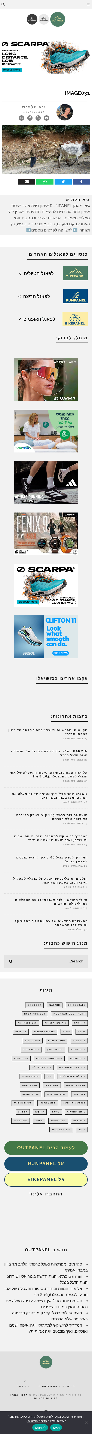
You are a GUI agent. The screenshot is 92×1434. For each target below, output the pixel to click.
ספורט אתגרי (48, 1103)
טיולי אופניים (56, 1041)
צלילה (55, 1112)
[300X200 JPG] (46, 482)
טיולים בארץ (55, 1049)
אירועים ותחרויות (55, 1023)
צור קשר (23, 1386)
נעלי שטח (79, 1094)
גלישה (81, 1032)
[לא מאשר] (87, 1422)
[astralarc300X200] (46, 379)
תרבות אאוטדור (61, 1130)
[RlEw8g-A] (46, 533)
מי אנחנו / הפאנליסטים (57, 1386)
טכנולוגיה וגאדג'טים (72, 1076)
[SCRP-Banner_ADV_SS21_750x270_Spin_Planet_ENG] (46, 56)
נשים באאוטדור (56, 1094)
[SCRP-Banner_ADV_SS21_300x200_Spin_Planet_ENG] (46, 585)
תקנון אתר (20, 1395)
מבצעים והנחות (75, 1085)
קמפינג (22, 1112)
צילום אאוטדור (76, 1112)
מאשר (56, 1427)
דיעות (66, 1032)
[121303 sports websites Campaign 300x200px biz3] (46, 430)
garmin (54, 1005)
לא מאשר (40, 1427)
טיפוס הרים (21, 1058)
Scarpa (79, 1023)
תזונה (82, 1130)
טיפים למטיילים (41, 1067)
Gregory (34, 1005)
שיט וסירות (20, 1121)
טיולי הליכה (78, 1049)
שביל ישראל (58, 1121)
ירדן (49, 1076)
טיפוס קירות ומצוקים (72, 1067)
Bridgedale (76, 1005)
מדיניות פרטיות (46, 1398)
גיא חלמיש (34, 107)
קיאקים (39, 1112)
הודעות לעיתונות (44, 1032)
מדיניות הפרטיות (37, 1421)
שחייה (39, 1121)
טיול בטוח (79, 1041)
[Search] (3, 4)
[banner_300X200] (46, 636)
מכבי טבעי (51, 1085)
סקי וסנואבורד (23, 1103)
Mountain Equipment (69, 1014)
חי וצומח (20, 1032)
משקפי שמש (29, 1085)
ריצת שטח (79, 1121)
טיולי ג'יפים (32, 1041)
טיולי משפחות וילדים (49, 1058)
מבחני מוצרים (30, 1076)
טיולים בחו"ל (31, 1049)
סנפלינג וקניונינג (74, 1103)
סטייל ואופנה (30, 1094)
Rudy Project (35, 1014)
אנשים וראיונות (27, 1023)
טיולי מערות (77, 1058)
